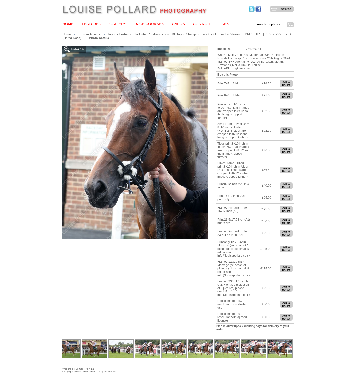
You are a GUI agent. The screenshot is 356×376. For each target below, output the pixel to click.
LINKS (224, 24)
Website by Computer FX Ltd (78, 369)
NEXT (289, 34)
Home (66, 34)
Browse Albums (89, 34)
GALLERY (117, 24)
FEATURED (91, 24)
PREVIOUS (253, 34)
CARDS (178, 24)
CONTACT (201, 24)
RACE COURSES (149, 24)
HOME (68, 24)
